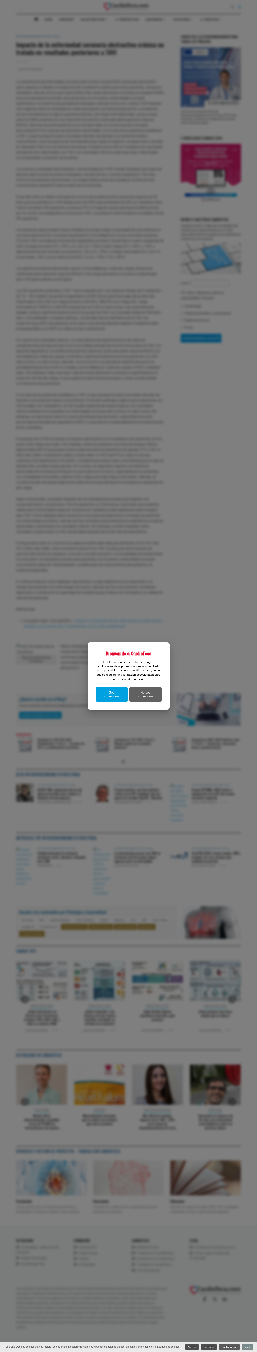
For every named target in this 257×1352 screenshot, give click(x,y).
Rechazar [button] (209, 1347)
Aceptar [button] (192, 1347)
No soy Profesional (145, 694)
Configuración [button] (229, 1347)
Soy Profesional (111, 694)
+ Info (248, 1347)
